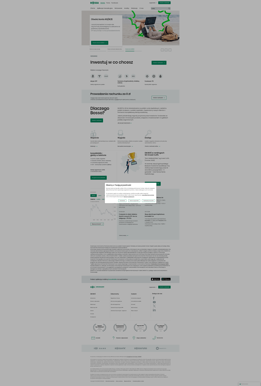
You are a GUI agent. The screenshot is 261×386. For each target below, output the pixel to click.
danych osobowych (129, 196)
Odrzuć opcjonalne (134, 200)
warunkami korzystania (148, 195)
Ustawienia (122, 200)
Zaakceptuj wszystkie (148, 200)
